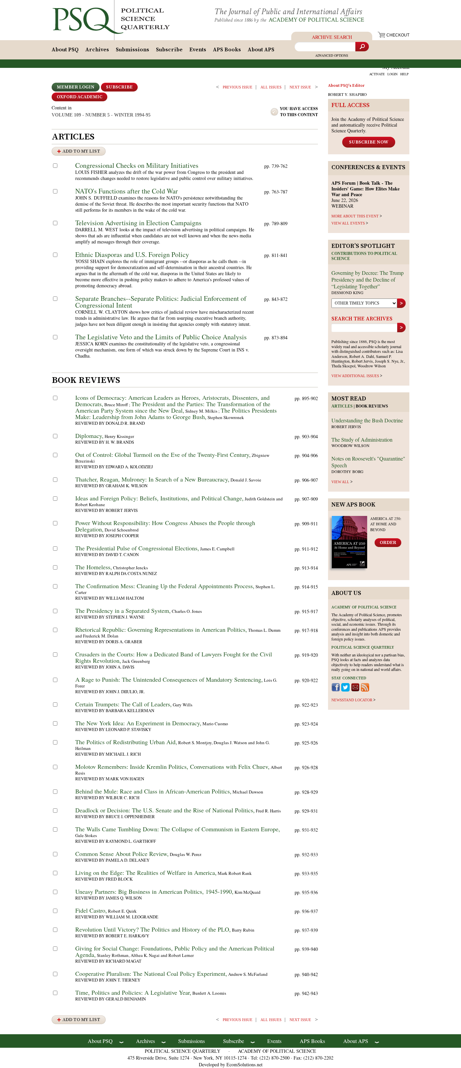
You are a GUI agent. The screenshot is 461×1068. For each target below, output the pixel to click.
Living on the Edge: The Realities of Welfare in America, (146, 872)
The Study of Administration (361, 439)
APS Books (227, 49)
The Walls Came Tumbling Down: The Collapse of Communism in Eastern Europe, (177, 829)
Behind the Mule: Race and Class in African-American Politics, (153, 791)
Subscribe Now (368, 142)
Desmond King (347, 292)
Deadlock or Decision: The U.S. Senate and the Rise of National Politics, (165, 810)
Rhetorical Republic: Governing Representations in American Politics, (161, 629)
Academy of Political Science (316, 20)
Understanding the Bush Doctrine (367, 420)
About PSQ (65, 49)
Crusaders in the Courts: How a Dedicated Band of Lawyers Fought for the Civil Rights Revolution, (173, 657)
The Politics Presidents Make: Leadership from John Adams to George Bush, (176, 413)
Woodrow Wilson (350, 445)
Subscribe (169, 49)
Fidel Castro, (91, 910)
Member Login (75, 87)
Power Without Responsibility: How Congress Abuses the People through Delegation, (165, 526)
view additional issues (355, 376)
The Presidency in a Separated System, (123, 610)
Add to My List (81, 151)
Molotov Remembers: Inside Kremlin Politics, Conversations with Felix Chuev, (172, 766)
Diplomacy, (89, 436)
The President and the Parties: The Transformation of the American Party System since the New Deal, (172, 407)
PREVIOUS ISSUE (237, 87)
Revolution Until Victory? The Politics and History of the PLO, (153, 929)
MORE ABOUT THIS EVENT (355, 216)
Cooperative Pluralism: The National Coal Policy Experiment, (151, 973)
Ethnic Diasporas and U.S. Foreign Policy (132, 254)
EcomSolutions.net (244, 1064)
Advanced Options (331, 55)
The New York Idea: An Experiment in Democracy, (138, 723)
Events (197, 49)
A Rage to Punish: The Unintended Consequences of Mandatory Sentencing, (169, 679)
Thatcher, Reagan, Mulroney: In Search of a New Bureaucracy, (152, 479)
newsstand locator (351, 700)
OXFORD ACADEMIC (79, 97)
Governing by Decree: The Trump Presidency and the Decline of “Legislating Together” (367, 279)
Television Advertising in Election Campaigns (138, 222)
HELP (404, 74)
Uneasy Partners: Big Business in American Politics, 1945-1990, (154, 891)
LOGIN (392, 74)
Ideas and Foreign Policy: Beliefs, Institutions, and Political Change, (159, 498)
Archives (97, 49)
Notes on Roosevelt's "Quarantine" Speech (368, 462)
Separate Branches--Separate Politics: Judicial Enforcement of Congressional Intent (160, 302)
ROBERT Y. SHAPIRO (347, 94)
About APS (261, 49)
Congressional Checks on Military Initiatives (136, 165)
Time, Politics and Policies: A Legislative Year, (133, 992)
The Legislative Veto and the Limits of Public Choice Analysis (161, 336)
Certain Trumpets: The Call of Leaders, (123, 704)
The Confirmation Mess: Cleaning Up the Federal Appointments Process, (164, 586)
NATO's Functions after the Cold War (126, 191)
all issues (271, 87)
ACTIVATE (377, 74)
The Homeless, (93, 567)
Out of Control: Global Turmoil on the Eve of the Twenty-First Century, (163, 454)
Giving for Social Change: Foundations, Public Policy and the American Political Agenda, (174, 951)
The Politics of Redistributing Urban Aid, (126, 742)
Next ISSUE (300, 87)
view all (340, 482)
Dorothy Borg (347, 471)
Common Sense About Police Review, (122, 854)
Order (388, 543)
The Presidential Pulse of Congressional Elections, (137, 548)
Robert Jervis (346, 426)
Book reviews (372, 406)
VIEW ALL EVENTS (348, 223)
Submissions (132, 49)
